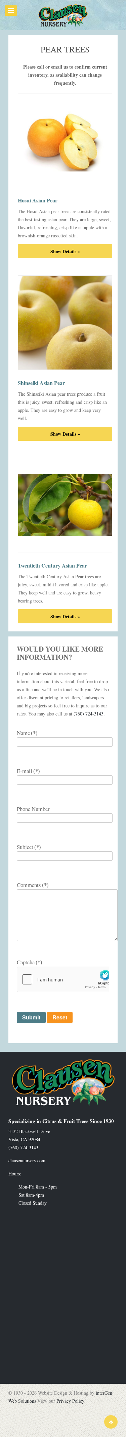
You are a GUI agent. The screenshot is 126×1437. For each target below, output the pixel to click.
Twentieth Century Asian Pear (52, 565)
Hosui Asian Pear (37, 200)
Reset (59, 1017)
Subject (29, 847)
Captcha (29, 962)
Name (27, 733)
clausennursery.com (26, 1160)
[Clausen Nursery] (63, 15)
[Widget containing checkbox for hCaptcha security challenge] (63, 979)
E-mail (28, 771)
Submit (31, 1017)
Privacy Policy (70, 1401)
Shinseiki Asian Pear (41, 383)
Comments (33, 885)
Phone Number (33, 809)
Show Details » (65, 251)
